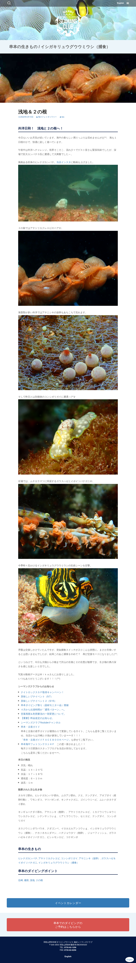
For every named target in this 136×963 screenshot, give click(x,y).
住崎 (20, 880)
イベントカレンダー (68, 903)
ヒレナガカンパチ (27, 858)
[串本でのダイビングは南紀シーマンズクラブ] (68, 22)
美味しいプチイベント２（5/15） (39, 700)
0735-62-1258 (70, 947)
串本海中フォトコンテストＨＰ (37, 744)
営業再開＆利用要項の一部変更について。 (43, 713)
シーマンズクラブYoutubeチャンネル (41, 722)
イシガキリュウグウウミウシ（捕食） (58, 862)
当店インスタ (63, 162)
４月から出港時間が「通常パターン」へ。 (43, 709)
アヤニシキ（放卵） (89, 858)
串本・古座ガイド (30, 726)
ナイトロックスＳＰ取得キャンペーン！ (42, 692)
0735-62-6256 (70, 950)
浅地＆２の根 (32, 111)
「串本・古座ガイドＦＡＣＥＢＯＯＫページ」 (46, 739)
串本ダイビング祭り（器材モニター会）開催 (45, 705)
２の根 (39, 880)
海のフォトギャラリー (47, 116)
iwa (62, 116)
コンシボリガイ (69, 858)
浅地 (32, 880)
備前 (26, 880)
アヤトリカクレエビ (49, 858)
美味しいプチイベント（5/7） (37, 696)
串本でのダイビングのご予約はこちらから (68, 925)
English (120, 3)
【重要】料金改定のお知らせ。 (37, 718)
